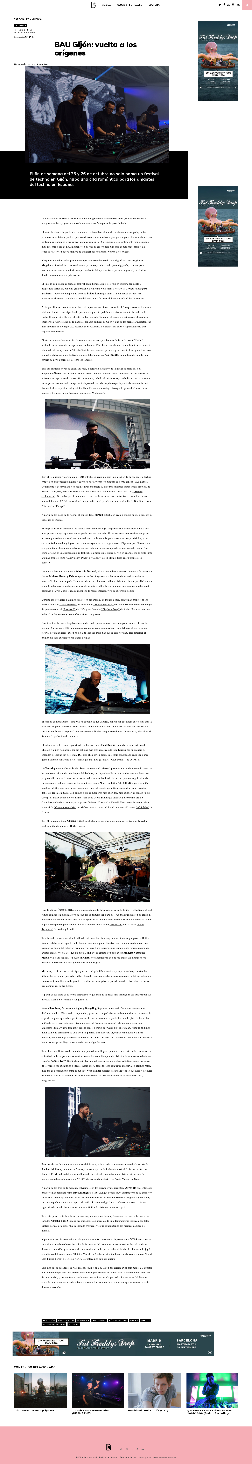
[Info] (121, 1449)
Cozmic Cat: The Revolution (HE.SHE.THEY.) (90, 1412)
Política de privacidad (86, 1457)
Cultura (154, 5)
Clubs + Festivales (129, 5)
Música (106, 5)
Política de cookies (108, 1457)
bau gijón (49, 1320)
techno (74, 1324)
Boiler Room (67, 1320)
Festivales (100, 1320)
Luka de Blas (25, 30)
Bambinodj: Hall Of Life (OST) (148, 1410)
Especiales (21, 19)
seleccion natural (54, 1324)
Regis (135, 1320)
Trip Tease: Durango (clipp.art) (35, 1410)
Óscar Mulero (119, 1320)
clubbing (84, 1320)
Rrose (146, 1320)
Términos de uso (128, 1457)
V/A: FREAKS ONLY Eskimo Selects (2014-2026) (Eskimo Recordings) (209, 1412)
